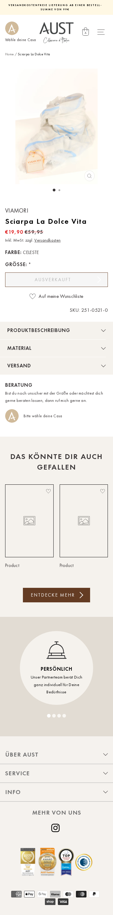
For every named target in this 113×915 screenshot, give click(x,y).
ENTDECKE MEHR (53, 595)
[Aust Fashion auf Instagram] (56, 828)
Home (9, 54)
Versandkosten (47, 240)
